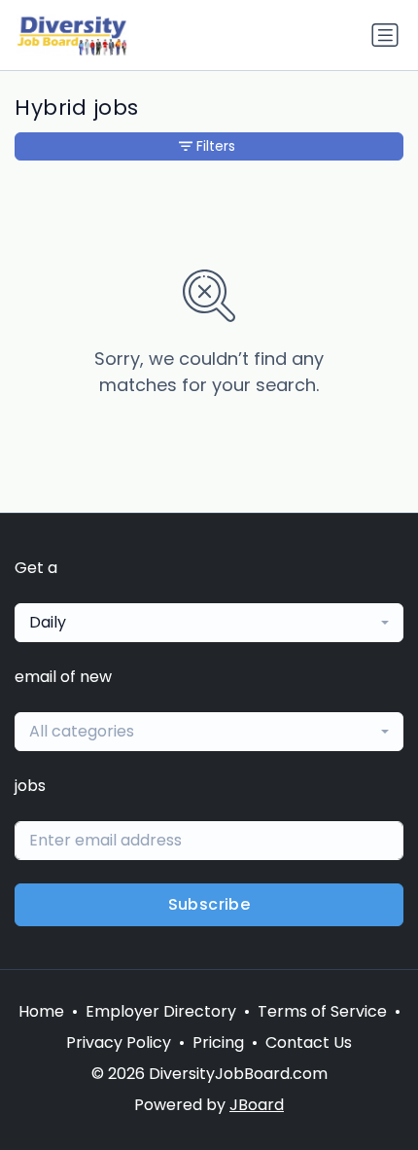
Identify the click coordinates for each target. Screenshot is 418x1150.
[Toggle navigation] (384, 35)
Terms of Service (322, 1011)
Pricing (218, 1042)
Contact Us (308, 1042)
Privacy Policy (118, 1042)
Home (41, 1011)
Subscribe (209, 904)
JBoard (256, 1105)
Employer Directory (161, 1011)
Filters (215, 146)
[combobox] (209, 622)
